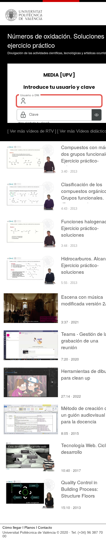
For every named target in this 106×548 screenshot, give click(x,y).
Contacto (45, 527)
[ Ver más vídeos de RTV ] (31, 131)
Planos (29, 527)
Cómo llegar (11, 527)
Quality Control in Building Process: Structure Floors (79, 489)
